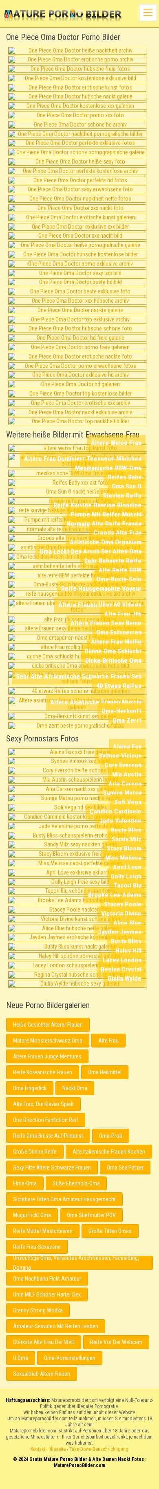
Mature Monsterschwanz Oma (47, 1040)
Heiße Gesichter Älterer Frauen (48, 1024)
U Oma (20, 1358)
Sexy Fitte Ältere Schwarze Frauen (52, 1167)
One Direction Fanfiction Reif (45, 1120)
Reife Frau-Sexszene (37, 1247)
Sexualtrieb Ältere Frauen (41, 1374)
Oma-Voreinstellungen (69, 1358)
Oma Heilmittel (104, 1072)
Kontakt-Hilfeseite (48, 1449)
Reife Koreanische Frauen (42, 1072)
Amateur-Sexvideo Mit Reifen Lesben (55, 1326)
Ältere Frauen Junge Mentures (47, 1056)
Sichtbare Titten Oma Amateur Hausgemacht (64, 1199)
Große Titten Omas (110, 1231)
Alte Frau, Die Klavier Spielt (43, 1104)
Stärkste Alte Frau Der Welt (43, 1342)
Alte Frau (108, 1040)
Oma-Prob (110, 1136)
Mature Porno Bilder (62, 16)
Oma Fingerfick (29, 1088)
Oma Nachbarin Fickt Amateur (47, 1278)
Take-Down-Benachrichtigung (98, 1449)
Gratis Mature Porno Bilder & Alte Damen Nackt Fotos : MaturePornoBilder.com (79, 1482)
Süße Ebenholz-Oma (76, 1183)
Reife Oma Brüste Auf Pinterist (48, 1136)
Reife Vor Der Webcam (116, 1342)
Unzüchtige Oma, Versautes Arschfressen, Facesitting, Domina (76, 1263)
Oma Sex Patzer (125, 1167)
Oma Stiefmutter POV (91, 1215)
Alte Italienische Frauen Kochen (109, 1151)
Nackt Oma (74, 1088)
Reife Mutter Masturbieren (43, 1231)
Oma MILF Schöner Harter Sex (47, 1294)
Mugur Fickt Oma (32, 1215)
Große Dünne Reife (35, 1151)
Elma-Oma (25, 1183)
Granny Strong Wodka (38, 1310)
